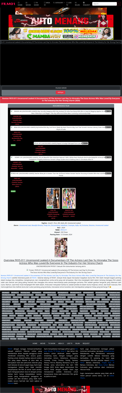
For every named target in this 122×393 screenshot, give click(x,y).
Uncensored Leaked (101, 225)
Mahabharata (109, 351)
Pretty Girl (47, 225)
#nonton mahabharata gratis (89, 332)
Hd (80, 225)
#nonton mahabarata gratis (71, 332)
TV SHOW (51, 343)
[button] (59, 3)
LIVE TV (69, 343)
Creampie (71, 225)
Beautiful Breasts (37, 225)
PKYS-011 (64, 230)
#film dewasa (79, 302)
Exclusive (85, 225)
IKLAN (77, 343)
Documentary (55, 225)
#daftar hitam (17, 297)
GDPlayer (60, 92)
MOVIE (42, 343)
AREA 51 (61, 343)
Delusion (92, 225)
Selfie (77, 225)
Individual (64, 225)
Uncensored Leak (25, 225)
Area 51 (63, 351)
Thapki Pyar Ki (108, 363)
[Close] (62, 15)
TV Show (56, 351)
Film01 (34, 278)
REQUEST (86, 343)
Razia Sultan (103, 365)
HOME (35, 343)
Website (11, 383)
